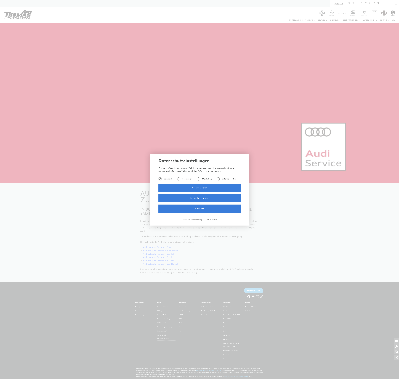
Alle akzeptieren (199, 188)
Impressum (212, 220)
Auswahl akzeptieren (199, 198)
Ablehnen (199, 209)
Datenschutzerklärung (192, 220)
